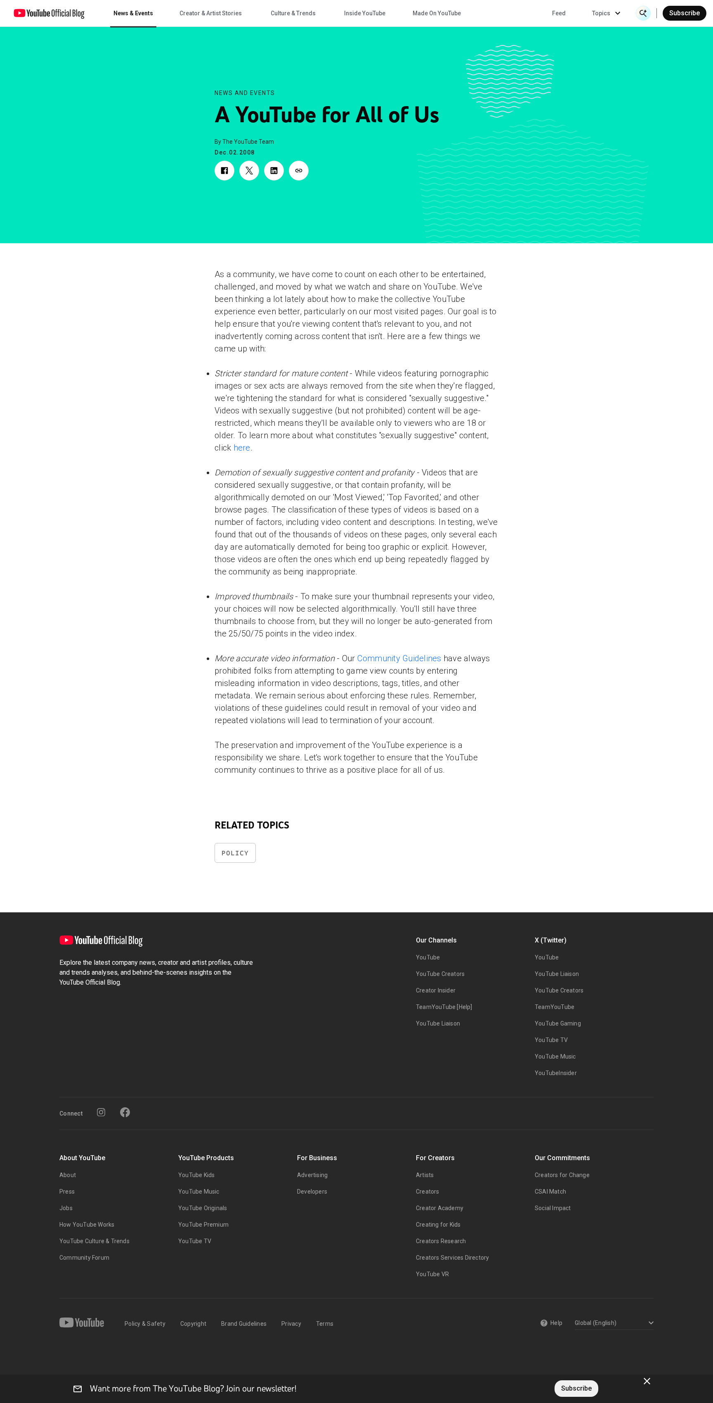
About (67, 1175)
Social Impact (553, 1208)
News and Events (245, 93)
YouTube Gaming (558, 1023)
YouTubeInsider (556, 1073)
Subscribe (684, 13)
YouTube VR (432, 1274)
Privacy (291, 1323)
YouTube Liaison (438, 1023)
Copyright (193, 1323)
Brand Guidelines (244, 1323)
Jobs (66, 1208)
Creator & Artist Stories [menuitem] (210, 13)
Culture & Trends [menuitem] (293, 13)
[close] (647, 1381)
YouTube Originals (202, 1208)
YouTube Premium (203, 1224)
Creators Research (441, 1241)
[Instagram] (101, 1112)
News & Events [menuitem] (133, 13)
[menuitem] (559, 13)
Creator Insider (436, 990)
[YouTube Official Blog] (49, 13)
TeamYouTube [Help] (444, 1007)
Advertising (312, 1175)
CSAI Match (550, 1191)
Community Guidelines (399, 658)
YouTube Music (555, 1056)
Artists (425, 1175)
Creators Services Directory (452, 1257)
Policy (235, 853)
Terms (324, 1323)
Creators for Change (562, 1175)
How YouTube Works (86, 1224)
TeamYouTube (554, 1007)
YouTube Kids (196, 1175)
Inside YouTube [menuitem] (364, 13)
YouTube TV (551, 1040)
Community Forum (84, 1257)
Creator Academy (439, 1208)
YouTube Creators (440, 974)
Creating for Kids (438, 1224)
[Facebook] (125, 1112)
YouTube (428, 957)
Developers (312, 1191)
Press (67, 1191)
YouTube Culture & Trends (94, 1241)
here (242, 448)
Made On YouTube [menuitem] (437, 13)
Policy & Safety (145, 1323)
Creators (427, 1191)
